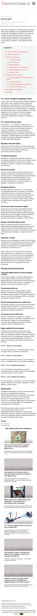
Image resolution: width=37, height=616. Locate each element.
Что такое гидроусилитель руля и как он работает (18, 526)
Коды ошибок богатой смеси (14, 89)
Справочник (4, 24)
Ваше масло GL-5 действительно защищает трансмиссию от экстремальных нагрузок (17, 501)
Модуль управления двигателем (18, 69)
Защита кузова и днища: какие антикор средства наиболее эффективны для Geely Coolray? (17, 580)
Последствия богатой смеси (13, 75)
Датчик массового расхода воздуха (19, 67)
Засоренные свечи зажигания (17, 86)
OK (21, 614)
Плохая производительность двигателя (20, 84)
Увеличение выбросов (15, 81)
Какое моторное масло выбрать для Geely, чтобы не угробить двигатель (17, 446)
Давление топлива (14, 72)
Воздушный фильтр (14, 64)
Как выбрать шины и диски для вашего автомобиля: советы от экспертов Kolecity (16, 554)
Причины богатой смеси (12, 57)
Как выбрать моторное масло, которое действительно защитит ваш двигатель (17, 474)
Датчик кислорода (14, 62)
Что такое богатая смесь (12, 54)
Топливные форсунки (15, 59)
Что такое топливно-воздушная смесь (16, 51)
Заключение (8, 92)
